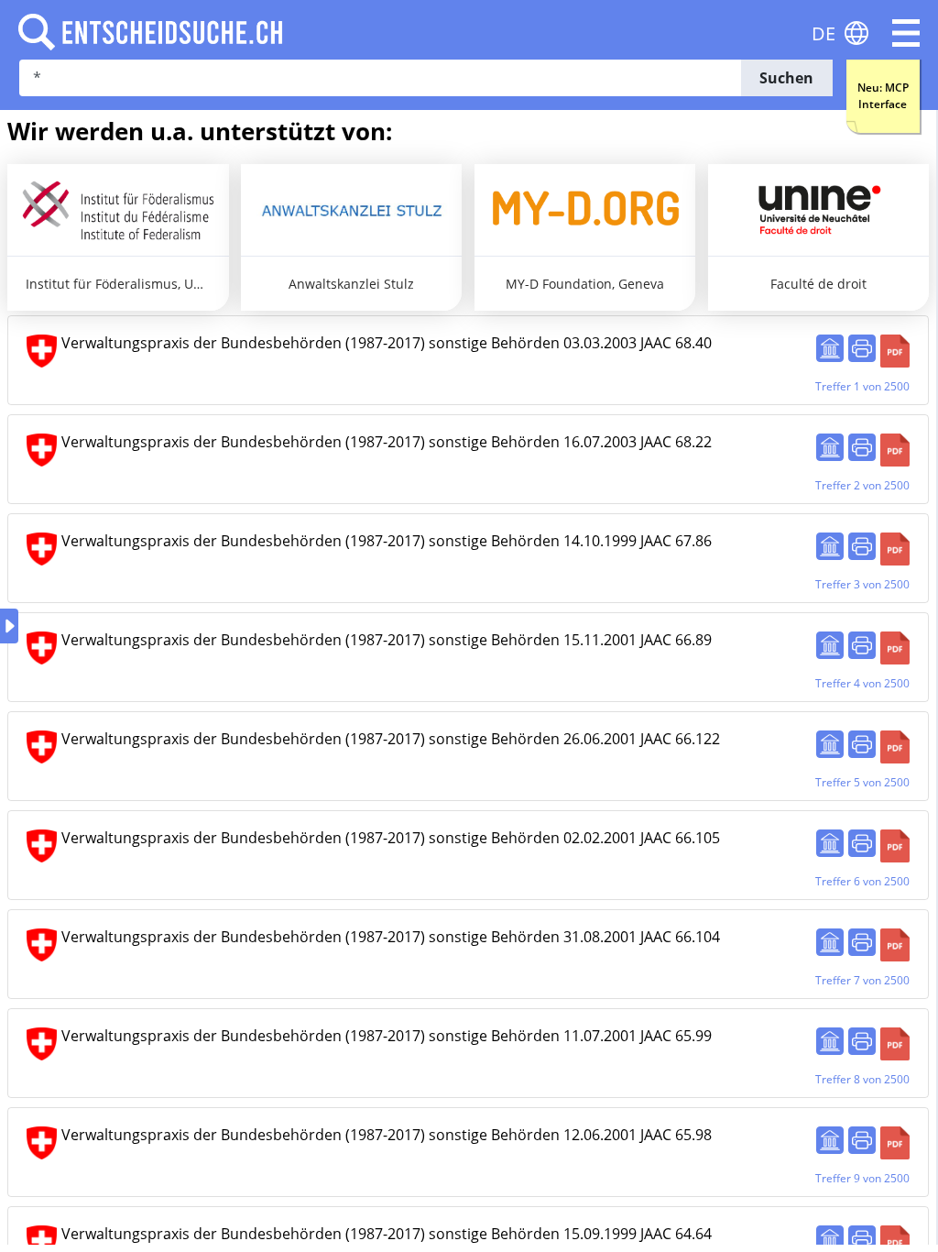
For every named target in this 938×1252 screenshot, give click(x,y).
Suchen (786, 78)
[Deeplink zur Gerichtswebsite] (830, 348)
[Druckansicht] (862, 348)
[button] (906, 33)
